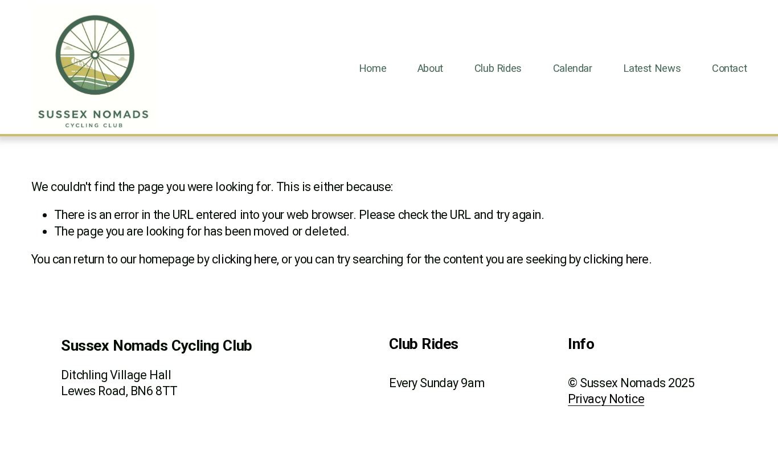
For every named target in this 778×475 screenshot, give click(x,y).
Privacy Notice (606, 399)
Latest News (652, 68)
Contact (729, 68)
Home (373, 68)
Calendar (572, 68)
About (430, 68)
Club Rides (498, 68)
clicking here (244, 259)
